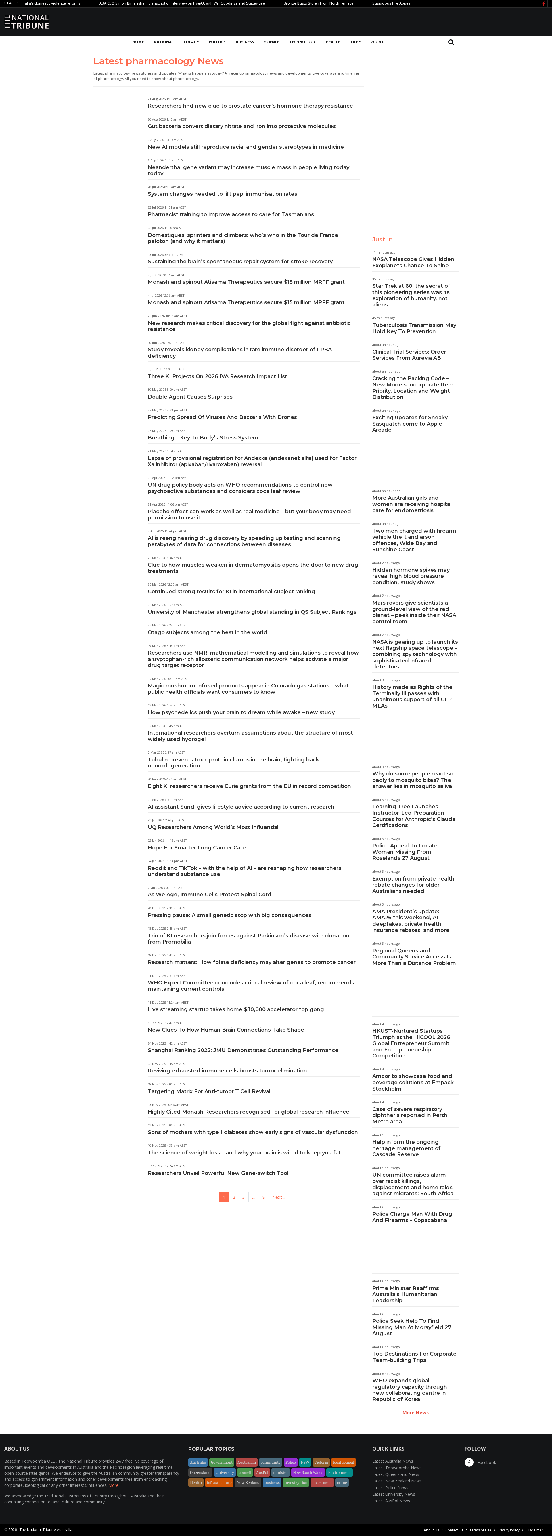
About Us (431, 1530)
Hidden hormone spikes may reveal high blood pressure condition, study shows (411, 576)
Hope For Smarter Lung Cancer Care (197, 848)
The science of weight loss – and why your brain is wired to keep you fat (244, 1153)
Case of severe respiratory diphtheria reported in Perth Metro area (409, 1115)
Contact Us (454, 1530)
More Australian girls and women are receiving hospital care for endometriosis (412, 504)
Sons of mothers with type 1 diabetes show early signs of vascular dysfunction (253, 1132)
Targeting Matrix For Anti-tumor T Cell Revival (209, 1091)
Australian (246, 1462)
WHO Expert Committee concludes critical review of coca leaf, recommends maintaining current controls (251, 985)
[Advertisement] (443, 21)
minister (280, 1472)
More (113, 1485)
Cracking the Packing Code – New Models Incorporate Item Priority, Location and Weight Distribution (413, 387)
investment (322, 1482)
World (378, 41)
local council (343, 1462)
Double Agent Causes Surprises (190, 397)
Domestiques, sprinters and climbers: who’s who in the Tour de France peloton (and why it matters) (243, 238)
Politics (217, 41)
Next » (278, 1197)
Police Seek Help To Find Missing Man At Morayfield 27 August (411, 1327)
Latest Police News (390, 1487)
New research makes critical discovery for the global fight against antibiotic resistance (249, 326)
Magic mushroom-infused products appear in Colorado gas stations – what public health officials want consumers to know (248, 689)
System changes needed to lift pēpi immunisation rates (222, 194)
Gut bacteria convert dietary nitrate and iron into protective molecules (242, 126)
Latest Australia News (392, 1461)
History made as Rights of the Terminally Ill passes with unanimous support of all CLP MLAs (412, 696)
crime (342, 1482)
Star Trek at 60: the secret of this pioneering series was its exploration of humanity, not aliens (411, 295)
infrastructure (219, 1482)
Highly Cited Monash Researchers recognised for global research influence (248, 1112)
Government (222, 1462)
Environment (339, 1472)
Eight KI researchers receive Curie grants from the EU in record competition (249, 786)
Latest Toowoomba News (396, 1467)
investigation (296, 1482)
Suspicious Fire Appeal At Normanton (376, 3)
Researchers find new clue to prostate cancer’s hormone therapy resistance (250, 106)
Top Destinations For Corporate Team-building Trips (414, 1357)
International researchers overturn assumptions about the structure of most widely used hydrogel (250, 736)
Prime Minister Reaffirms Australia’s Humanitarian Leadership (405, 1294)
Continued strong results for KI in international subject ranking (231, 591)
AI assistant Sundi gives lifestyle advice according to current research (241, 807)
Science (271, 41)
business (272, 1482)
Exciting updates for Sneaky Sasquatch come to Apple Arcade (410, 423)
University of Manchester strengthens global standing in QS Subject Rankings (252, 612)
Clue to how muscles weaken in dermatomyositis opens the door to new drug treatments (253, 568)
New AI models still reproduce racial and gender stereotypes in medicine (246, 147)
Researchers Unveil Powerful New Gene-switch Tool (218, 1173)
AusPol (262, 1472)
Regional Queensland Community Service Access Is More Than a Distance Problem (414, 957)
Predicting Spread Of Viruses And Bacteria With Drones (222, 417)
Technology (303, 41)
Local (190, 41)
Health (333, 41)
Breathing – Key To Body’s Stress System (203, 437)
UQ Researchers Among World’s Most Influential (213, 827)
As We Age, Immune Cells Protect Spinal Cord (209, 894)
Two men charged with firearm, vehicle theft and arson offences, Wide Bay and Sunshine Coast (415, 540)
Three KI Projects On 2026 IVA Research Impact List (217, 376)
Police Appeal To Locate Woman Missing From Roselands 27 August (405, 852)
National (164, 41)
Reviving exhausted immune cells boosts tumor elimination (227, 1071)
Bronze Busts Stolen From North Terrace (290, 3)
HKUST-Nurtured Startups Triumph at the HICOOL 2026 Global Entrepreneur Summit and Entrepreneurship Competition (411, 1043)
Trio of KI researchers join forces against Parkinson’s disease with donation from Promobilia (248, 939)
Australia (198, 1462)
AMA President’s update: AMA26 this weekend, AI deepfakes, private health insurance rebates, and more (410, 920)
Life (354, 41)
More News (415, 1412)
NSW (305, 1462)
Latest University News (393, 1494)
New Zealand (248, 1482)
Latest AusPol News (391, 1500)
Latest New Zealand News (397, 1481)
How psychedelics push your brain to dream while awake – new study (241, 712)
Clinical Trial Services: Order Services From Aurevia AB (409, 355)
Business (245, 41)
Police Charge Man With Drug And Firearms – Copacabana (412, 1217)
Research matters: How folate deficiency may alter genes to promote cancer (252, 962)
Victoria (321, 1462)
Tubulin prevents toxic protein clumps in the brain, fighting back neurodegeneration (233, 762)
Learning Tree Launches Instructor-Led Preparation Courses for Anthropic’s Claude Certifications (414, 815)
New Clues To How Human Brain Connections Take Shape (226, 1030)
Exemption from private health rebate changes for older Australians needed (413, 885)
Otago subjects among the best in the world (207, 632)
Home (138, 41)
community (271, 1462)
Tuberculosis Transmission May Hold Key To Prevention (414, 328)
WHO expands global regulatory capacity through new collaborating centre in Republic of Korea (409, 1389)
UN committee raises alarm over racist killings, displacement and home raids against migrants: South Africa (412, 1184)
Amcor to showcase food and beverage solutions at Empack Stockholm (413, 1082)
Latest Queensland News (395, 1474)
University (225, 1472)
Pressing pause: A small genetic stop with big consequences (229, 915)
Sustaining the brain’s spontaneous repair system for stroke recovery (240, 261)
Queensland (200, 1472)
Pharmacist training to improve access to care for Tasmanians (231, 214)
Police (290, 1462)
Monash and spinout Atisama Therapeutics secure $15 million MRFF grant (246, 282)
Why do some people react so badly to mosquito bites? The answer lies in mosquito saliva (412, 780)
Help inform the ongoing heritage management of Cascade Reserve (406, 1148)
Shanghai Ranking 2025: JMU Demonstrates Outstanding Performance (243, 1050)
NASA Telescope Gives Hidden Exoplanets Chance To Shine (413, 262)
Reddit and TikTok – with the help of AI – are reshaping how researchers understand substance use (244, 871)
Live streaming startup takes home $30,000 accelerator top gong (236, 1009)
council (245, 1472)
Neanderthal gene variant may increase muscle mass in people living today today (248, 170)
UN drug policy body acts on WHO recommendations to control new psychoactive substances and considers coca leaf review (240, 488)
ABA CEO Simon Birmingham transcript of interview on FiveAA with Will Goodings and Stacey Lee (153, 3)
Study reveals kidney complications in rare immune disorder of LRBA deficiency (240, 352)
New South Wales (308, 1472)
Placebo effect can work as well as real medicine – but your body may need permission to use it (249, 514)
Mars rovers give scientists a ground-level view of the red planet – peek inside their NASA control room (414, 612)
